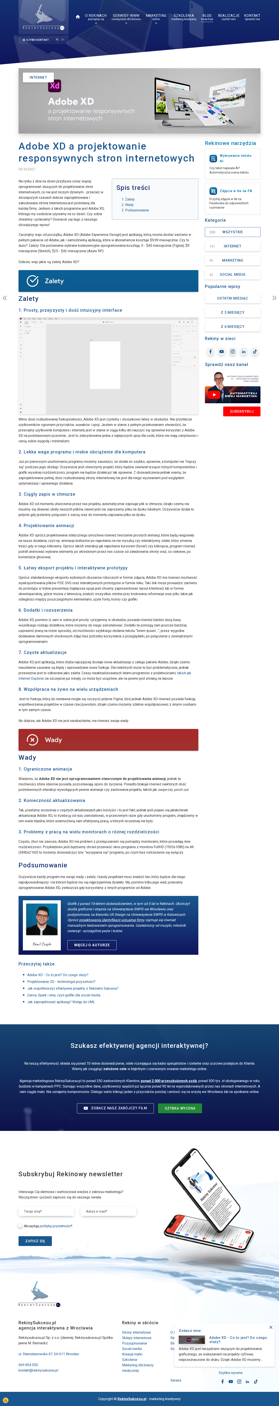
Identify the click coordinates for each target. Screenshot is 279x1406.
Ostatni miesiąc (232, 298)
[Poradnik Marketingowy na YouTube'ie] (221, 351)
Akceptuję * (48, 1226)
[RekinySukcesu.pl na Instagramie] (232, 351)
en (62, 39)
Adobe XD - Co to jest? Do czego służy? (57, 975)
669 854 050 (28, 1365)
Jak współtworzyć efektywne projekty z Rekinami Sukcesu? (73, 988)
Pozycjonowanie (134, 1343)
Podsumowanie (137, 210)
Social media (132, 1349)
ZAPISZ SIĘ (35, 1241)
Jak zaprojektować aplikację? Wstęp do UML (61, 1002)
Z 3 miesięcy (233, 312)
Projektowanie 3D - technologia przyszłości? (61, 982)
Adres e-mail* (96, 1211)
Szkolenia (129, 1360)
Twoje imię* (33, 1211)
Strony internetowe (136, 1332)
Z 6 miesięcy (233, 327)
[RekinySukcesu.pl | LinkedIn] (243, 351)
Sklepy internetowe (136, 1338)
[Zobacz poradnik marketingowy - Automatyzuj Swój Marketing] (232, 387)
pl (57, 39)
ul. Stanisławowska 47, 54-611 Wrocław (49, 1354)
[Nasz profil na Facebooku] (210, 351)
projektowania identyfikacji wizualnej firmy (112, 920)
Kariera (175, 1380)
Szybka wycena (230, 1373)
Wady (129, 205)
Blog (173, 1343)
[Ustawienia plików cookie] (5, 1400)
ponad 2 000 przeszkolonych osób (169, 1081)
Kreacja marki (132, 1354)
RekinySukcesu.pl (131, 1399)
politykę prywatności (55, 1226)
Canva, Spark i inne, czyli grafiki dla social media (63, 995)
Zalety (130, 199)
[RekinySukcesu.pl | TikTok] (255, 351)
